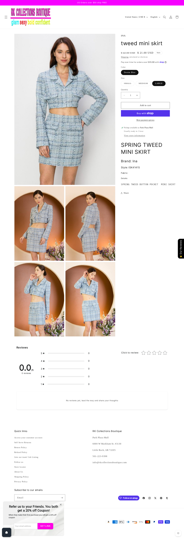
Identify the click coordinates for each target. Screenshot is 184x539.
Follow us (18, 462)
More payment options (145, 120)
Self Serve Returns (22, 442)
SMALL (129, 84)
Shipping (125, 57)
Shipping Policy (21, 477)
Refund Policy (20, 452)
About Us (18, 472)
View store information (134, 135)
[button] (6, 17)
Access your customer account (28, 438)
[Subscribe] (62, 497)
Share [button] (126, 193)
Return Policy (20, 447)
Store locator (20, 467)
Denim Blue (130, 72)
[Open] (6, 532)
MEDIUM (145, 84)
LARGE (159, 83)
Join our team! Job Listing (26, 457)
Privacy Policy (21, 482)
